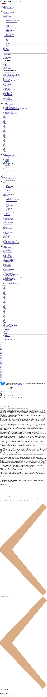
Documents (8, 500)
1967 (5, 321)
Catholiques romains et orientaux (9, 232)
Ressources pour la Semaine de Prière (9, 180)
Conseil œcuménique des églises (9, 275)
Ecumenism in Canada (8, 106)
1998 (5, 139)
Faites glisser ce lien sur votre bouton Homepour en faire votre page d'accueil (11, 339)
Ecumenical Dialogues (7, 57)
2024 (5, 118)
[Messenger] (1, 402)
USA (27, 500)
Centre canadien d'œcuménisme (9, 272)
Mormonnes (7, 209)
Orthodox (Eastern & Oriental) (10, 30)
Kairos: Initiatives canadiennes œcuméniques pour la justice (13, 277)
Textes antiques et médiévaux (8, 228)
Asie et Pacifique (8, 187)
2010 (5, 129)
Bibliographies (6, 15)
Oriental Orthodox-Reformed (8, 95)
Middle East (7, 42)
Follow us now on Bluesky (17, 384)
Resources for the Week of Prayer (9, 9)
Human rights (6, 48)
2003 (5, 135)
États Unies (7, 188)
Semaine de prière (4, 177)
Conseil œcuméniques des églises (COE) (10, 241)
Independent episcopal (9, 26)
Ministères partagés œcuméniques (10, 278)
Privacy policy (7, 160)
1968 (5, 151)
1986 (5, 147)
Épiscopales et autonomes (9, 205)
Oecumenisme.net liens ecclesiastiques (11, 201)
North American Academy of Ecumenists (11, 279)
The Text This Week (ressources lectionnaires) (11, 283)
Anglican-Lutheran (7, 81)
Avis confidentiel (7, 328)
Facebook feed (7, 162)
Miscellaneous (8, 28)
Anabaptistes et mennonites (8, 230)
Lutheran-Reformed (7, 90)
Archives (4, 115)
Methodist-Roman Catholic (8, 94)
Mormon (7, 29)
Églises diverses (8, 214)
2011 (4, 298)
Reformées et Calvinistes (7, 235)
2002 (5, 136)
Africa (7, 38)
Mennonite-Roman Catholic (8, 92)
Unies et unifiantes (6, 236)
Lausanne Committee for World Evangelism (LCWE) (12, 75)
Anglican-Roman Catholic (8, 83)
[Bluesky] (1, 399)
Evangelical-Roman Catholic (8, 87)
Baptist (7, 24)
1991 (5, 144)
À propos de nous (5, 323)
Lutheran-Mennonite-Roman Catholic (9, 89)
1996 (5, 141)
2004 (5, 134)
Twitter (6, 332)
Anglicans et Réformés (7, 251)
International (8, 37)
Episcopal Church (23, 500)
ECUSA (43, 410)
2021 (5, 120)
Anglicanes (7, 202)
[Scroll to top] (0, 0)
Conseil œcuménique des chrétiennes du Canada (12, 274)
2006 (5, 302)
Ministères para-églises (9, 208)
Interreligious (6, 58)
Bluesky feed (7, 161)
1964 (5, 152)
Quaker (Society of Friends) (10, 33)
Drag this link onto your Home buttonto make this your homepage (10, 170)
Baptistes (7, 203)
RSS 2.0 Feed (7, 164)
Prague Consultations (7, 98)
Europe (7, 41)
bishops (20, 500)
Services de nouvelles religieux (8, 222)
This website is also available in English (11, 325)
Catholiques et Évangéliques (8, 254)
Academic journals (6, 13)
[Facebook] (1, 401)
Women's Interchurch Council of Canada (11, 113)
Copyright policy (7, 159)
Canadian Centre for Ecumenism (10, 104)
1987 (5, 316)
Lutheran (7, 27)
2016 (5, 124)
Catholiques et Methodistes (8, 257)
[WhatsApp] (1, 405)
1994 (5, 312)
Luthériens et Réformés (7, 263)
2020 (5, 121)
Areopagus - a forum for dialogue (9, 12)
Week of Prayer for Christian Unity (9, 7)
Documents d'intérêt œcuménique (9, 194)
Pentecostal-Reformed (7, 97)
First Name (10, 388)
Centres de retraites (8, 192)
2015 (5, 125)
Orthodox (5, 65)
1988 (5, 146)
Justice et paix (6, 216)
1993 (5, 143)
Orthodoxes (7, 210)
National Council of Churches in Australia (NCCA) (11, 74)
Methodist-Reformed (7, 93)
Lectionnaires (6, 221)
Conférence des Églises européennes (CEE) (10, 240)
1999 (5, 138)
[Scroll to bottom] (1, 0)
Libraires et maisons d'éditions (8, 219)
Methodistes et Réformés (7, 265)
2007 (5, 132)
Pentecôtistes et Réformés (7, 267)
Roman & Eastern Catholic (10, 34)
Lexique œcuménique (7, 217)
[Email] (1, 404)
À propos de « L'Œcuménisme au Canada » (11, 324)
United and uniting (8, 35)
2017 (5, 293)
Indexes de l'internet (7, 215)
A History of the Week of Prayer (8, 8)
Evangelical (7, 25)
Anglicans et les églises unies (8, 252)
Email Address (11, 387)
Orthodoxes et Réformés (7, 266)
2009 (5, 130)
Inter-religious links (7, 49)
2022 (5, 119)
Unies (7, 213)
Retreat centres (8, 19)
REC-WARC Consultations (8, 99)
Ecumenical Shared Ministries (9, 105)
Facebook (6, 331)
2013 (5, 127)
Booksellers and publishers (8, 16)
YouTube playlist (7, 165)
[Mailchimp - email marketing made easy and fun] (4, 394)
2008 (5, 131)
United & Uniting (6, 67)
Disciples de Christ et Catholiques (9, 261)
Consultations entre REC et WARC (9, 269)
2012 (5, 297)
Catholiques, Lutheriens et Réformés (9, 259)
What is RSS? (7, 166)
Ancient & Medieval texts (7, 56)
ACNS (5, 500)
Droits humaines (6, 195)
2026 (5, 116)
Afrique (7, 185)
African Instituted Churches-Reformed (9, 80)
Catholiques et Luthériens (7, 255)
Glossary (5, 47)
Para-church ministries (9, 31)
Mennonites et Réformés (7, 264)
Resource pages (6, 52)
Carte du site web (7, 336)
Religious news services (7, 51)
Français (4, 3)
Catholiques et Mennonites (8, 256)
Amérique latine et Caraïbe (10, 186)
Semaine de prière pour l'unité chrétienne (11, 282)
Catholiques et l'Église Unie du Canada (9, 253)
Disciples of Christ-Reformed (8, 86)
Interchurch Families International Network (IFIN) (11, 73)
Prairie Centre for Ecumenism (9, 110)
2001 (5, 137)
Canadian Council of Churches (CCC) (9, 72)
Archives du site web (8, 327)
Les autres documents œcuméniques (9, 244)
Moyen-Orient (8, 190)
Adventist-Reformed (7, 79)
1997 (5, 140)
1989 (5, 145)
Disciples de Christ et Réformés (8, 260)
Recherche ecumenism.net (8, 224)
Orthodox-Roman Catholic (8, 96)
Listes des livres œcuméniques (8, 218)
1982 (5, 150)
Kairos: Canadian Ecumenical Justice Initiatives (12, 109)
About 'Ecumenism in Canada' (9, 155)
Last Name (10, 389)
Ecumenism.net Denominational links (11, 22)
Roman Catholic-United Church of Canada (10, 101)
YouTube (6, 333)
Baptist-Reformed (6, 85)
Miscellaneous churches (7, 68)
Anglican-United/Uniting (7, 84)
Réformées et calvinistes (9, 211)
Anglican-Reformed (7, 82)
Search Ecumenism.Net (7, 54)
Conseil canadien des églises (9, 273)
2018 (5, 123)
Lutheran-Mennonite (7, 88)
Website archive (7, 157)
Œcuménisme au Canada (8, 280)
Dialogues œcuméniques (7, 226)
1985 (5, 148)
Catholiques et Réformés (7, 258)
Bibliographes (6, 193)
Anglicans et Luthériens (7, 249)
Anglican (7, 23)
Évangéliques (8, 206)
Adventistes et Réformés (7, 247)
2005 (5, 133)
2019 (5, 122)
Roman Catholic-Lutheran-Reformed (9, 100)
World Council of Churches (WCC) (9, 76)
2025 (5, 117)
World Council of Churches (9, 114)
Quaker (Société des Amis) (10, 212)
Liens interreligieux (7, 220)
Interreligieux (6, 227)
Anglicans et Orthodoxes (7, 250)
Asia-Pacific (7, 39)
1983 (5, 149)
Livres (4, 175)
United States (8, 43)
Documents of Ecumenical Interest (9, 36)
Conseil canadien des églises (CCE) (9, 239)
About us (4, 154)
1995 (5, 311)
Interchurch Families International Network (11, 107)
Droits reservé (7, 329)
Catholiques (7, 204)
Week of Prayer (4, 6)
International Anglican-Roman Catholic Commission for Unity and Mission (16, 108)
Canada (7, 40)
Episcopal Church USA (38, 409)
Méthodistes (7, 207)
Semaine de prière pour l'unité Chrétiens (10, 178)
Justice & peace (6, 50)
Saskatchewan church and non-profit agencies (12, 20)
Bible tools (5, 14)
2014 (5, 126)
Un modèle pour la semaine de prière (9, 179)
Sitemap (6, 167)
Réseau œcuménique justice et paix (10, 111)
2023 (5, 288)
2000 (5, 307)
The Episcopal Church (21, 454)
